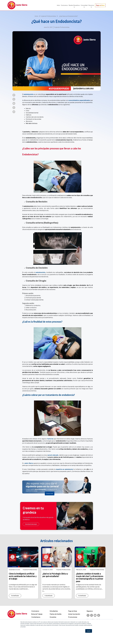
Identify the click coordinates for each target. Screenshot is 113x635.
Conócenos (64, 5)
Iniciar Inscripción (74, 614)
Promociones (72, 617)
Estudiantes (54, 611)
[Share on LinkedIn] (13, 103)
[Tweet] (13, 99)
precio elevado (53, 455)
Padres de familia (55, 614)
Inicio (58, 5)
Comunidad (84, 5)
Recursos (91, 5)
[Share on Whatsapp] (13, 107)
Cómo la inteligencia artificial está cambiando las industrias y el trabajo (23, 576)
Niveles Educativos (74, 5)
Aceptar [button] (88, 631)
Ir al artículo (15, 595)
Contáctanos (35, 617)
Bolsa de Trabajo (36, 614)
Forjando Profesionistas (48, 16)
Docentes (53, 617)
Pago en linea (72, 611)
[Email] (13, 111)
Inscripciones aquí (31, 524)
